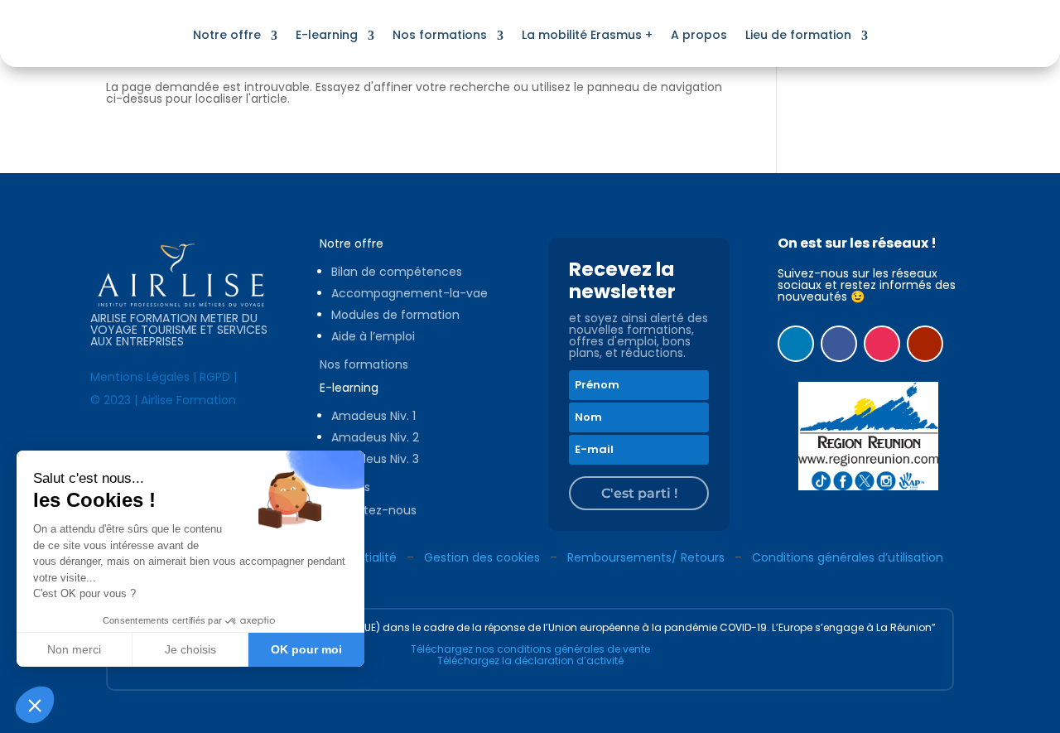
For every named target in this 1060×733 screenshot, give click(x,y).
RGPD (215, 377)
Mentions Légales (140, 377)
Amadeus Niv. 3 (375, 459)
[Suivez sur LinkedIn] (796, 344)
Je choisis (190, 649)
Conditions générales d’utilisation (847, 557)
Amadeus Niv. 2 (375, 437)
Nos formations (440, 35)
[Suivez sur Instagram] (882, 344)
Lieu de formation (798, 35)
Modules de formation (395, 314)
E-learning (327, 35)
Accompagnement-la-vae (409, 293)
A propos (699, 35)
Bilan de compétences (396, 271)
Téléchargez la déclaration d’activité (530, 660)
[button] (35, 705)
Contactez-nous (368, 510)
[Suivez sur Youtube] (925, 344)
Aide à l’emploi (373, 336)
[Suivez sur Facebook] (839, 344)
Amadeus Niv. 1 (373, 415)
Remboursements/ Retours (646, 557)
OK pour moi (306, 649)
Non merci (74, 649)
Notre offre (227, 35)
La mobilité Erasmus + (587, 35)
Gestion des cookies (482, 557)
